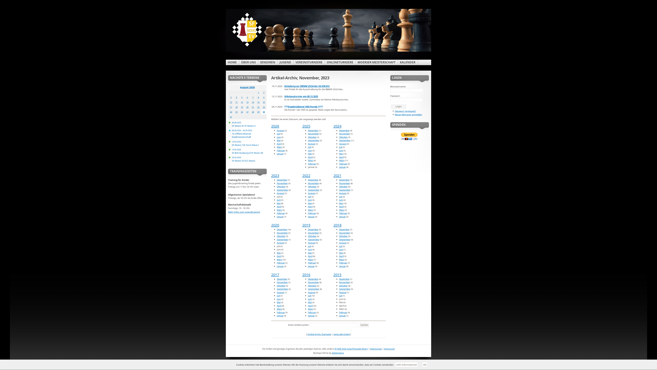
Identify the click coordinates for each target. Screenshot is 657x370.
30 (264, 112)
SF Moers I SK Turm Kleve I (245, 143)
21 (253, 107)
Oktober (312, 137)
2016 (306, 274)
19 (242, 107)
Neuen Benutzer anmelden (408, 114)
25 (236, 112)
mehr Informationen (406, 364)
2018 (337, 225)
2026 (275, 126)
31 (231, 117)
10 (231, 102)
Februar (281, 150)
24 (231, 112)
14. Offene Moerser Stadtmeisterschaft (242, 133)
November (313, 133)
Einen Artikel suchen (298, 324)
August (280, 130)
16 (264, 102)
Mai (279, 140)
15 (258, 102)
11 (236, 102)
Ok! (425, 364)
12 (242, 102)
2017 (275, 274)
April (279, 143)
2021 (337, 175)
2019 (306, 225)
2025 (306, 126)
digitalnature (338, 353)
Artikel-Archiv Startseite (319, 334)
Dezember (313, 130)
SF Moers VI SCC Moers (243, 159)
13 (247, 102)
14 (253, 102)
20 (247, 107)
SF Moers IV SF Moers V (244, 124)
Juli (278, 133)
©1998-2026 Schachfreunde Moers (351, 348)
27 (247, 112)
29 (258, 112)
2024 (337, 126)
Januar (280, 153)
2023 (275, 175)
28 (253, 112)
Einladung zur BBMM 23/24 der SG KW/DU (307, 86)
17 (231, 107)
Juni (279, 137)
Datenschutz (376, 348)
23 (264, 107)
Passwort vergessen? (405, 111)
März (279, 147)
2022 (306, 175)
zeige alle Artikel (341, 334)
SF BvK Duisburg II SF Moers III (247, 151)
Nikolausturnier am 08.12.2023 (301, 96)
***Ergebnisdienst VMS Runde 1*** (303, 106)
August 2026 (247, 87)
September (313, 140)
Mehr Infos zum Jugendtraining (244, 212)
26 (242, 112)
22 (258, 107)
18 (236, 107)
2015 (337, 274)
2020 (275, 225)
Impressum (389, 348)
